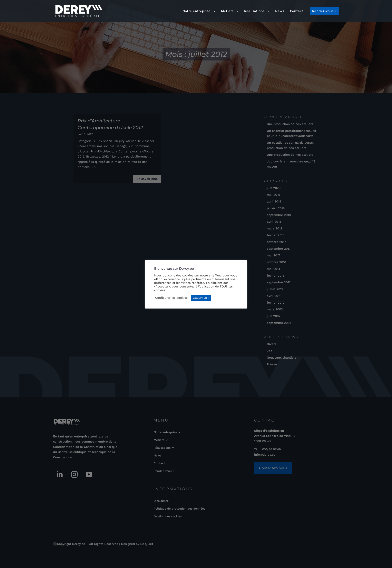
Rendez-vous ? (324, 11)
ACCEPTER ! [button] (201, 297)
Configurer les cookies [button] (171, 298)
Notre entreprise (196, 11)
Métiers (227, 11)
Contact (296, 11)
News (279, 11)
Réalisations (254, 11)
